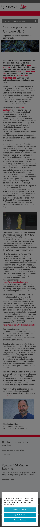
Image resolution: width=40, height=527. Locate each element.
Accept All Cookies (20, 509)
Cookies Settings (20, 520)
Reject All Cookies (20, 515)
